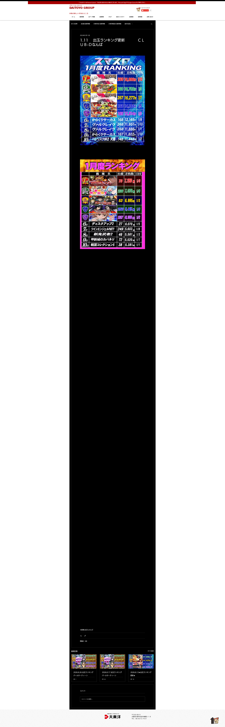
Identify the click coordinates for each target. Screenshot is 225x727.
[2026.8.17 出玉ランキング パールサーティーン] (112, 661)
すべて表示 (151, 651)
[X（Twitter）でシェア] (81, 636)
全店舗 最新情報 (85, 23)
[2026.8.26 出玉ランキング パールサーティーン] (84, 661)
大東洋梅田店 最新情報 (114, 23)
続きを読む (128, 23)
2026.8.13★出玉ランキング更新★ (140, 673)
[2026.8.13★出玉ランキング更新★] (141, 661)
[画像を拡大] (112, 100)
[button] (151, 24)
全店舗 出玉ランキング (86, 629)
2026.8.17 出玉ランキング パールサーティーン (112, 673)
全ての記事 (74, 23)
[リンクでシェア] (85, 636)
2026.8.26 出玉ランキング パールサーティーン (83, 673)
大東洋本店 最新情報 (99, 23)
